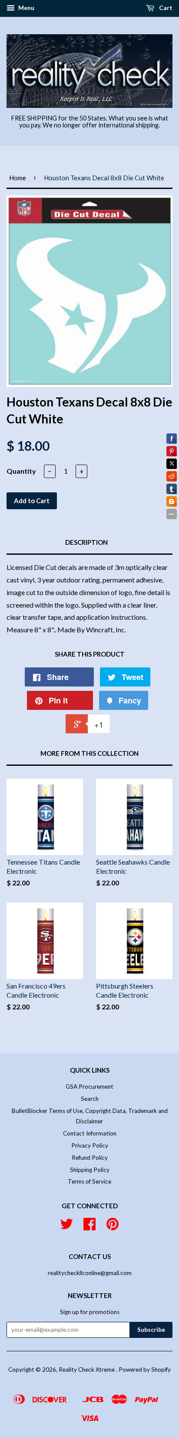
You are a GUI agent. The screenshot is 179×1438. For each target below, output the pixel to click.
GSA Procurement (89, 1086)
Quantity (21, 471)
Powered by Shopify (145, 1369)
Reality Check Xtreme (87, 1369)
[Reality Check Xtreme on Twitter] (66, 1226)
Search (90, 1098)
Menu (25, 7)
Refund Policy (90, 1157)
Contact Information (89, 1133)
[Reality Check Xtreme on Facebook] (89, 1226)
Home (17, 178)
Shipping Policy (89, 1169)
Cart (165, 7)
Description (86, 542)
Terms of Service (89, 1181)
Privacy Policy (89, 1145)
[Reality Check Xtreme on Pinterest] (112, 1226)
